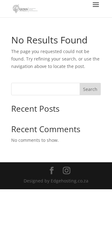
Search (90, 89)
